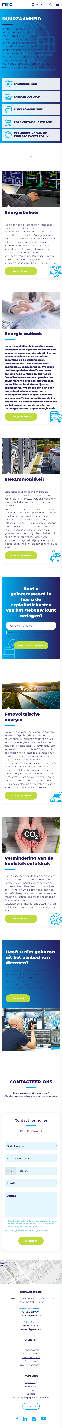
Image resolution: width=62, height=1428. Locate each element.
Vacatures (31, 1406)
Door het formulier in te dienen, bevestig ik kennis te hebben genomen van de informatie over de (32, 1224)
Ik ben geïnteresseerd (21, 271)
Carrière (31, 1393)
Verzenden (31, 1240)
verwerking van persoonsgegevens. (25, 1226)
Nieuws (31, 1390)
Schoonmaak (31, 1350)
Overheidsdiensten (31, 1353)
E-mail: (11, 1183)
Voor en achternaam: (19, 1158)
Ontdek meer (18, 998)
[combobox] (10, 1171)
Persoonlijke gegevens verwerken (31, 1397)
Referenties (31, 1386)
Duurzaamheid (31, 1357)
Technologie (31, 1346)
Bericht (11, 1195)
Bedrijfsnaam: (15, 1146)
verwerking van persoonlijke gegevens (30, 636)
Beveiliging (31, 1361)
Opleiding (31, 1382)
